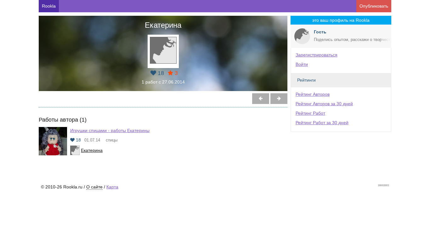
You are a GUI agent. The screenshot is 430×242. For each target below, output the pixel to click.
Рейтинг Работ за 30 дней (322, 122)
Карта (112, 186)
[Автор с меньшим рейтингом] (278, 98)
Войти (302, 64)
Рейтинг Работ (310, 113)
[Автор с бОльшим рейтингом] (260, 98)
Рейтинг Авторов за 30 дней (324, 103)
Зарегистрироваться (316, 54)
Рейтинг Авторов (313, 94)
